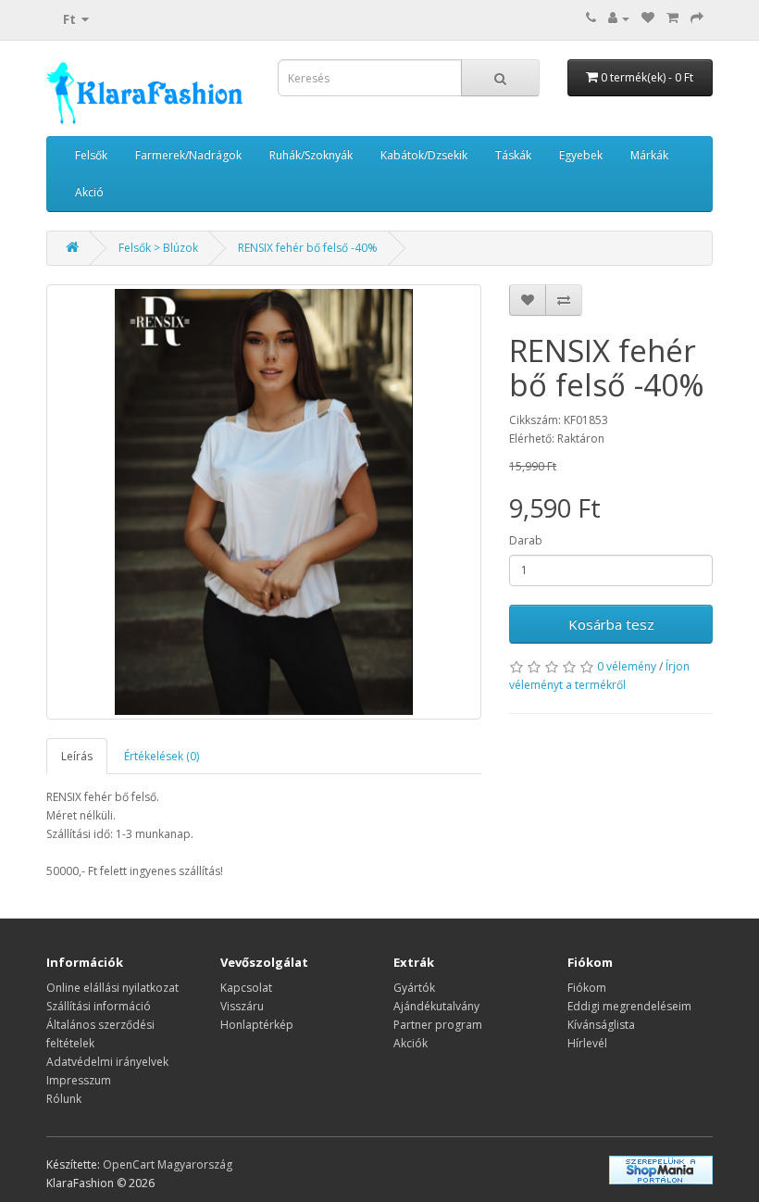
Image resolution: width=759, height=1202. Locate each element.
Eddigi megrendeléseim (629, 1006)
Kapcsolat (246, 987)
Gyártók (414, 987)
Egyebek (581, 155)
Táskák (513, 155)
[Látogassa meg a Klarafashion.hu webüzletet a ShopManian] (661, 1168)
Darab (525, 540)
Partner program (437, 1025)
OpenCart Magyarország (167, 1164)
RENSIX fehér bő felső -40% (308, 248)
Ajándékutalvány (436, 1006)
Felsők (91, 155)
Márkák (649, 155)
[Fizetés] (697, 18)
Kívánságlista (601, 1025)
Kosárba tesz (611, 624)
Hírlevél (587, 1043)
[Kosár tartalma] (672, 18)
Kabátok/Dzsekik (423, 155)
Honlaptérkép (256, 1025)
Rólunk (63, 1099)
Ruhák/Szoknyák (311, 155)
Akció (89, 192)
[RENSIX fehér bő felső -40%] (263, 502)
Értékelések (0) (161, 756)
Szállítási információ (98, 1006)
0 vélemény (626, 666)
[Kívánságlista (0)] (647, 18)
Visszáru (242, 1006)
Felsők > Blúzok (158, 248)
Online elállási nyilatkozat (112, 987)
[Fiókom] (618, 18)
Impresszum (78, 1080)
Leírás (77, 756)
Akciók (410, 1043)
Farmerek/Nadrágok (188, 155)
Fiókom (586, 987)
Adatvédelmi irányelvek (107, 1062)
